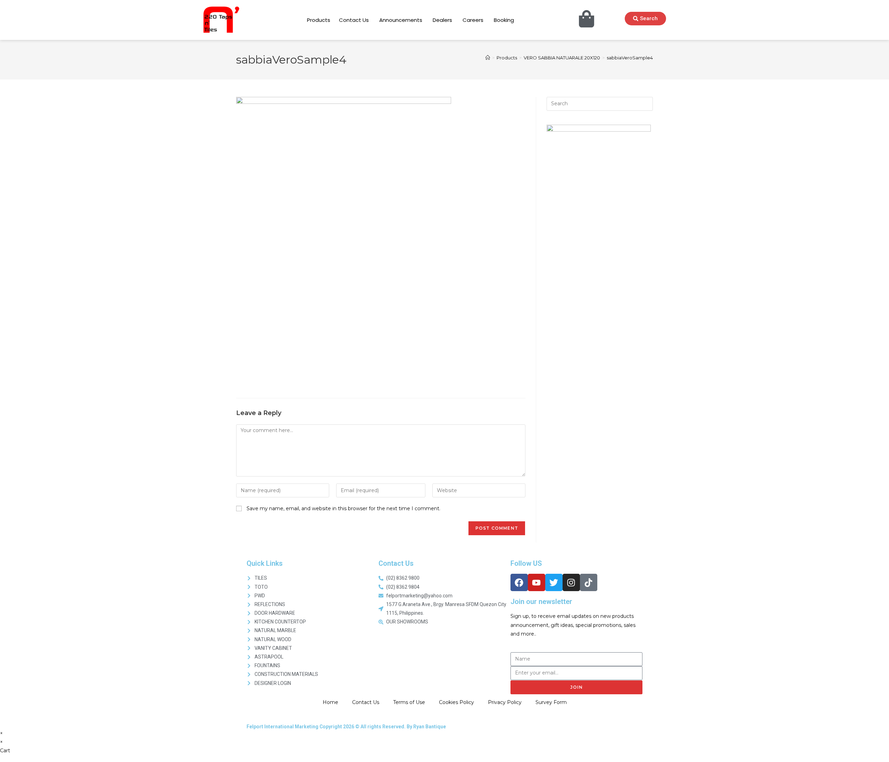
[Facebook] (519, 582)
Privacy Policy (505, 702)
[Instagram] (571, 582)
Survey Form (551, 702)
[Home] (487, 57)
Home (330, 702)
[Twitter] (554, 582)
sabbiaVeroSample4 (630, 57)
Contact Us (365, 702)
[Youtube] (536, 582)
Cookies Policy (456, 702)
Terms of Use (409, 702)
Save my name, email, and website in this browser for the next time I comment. (343, 508)
